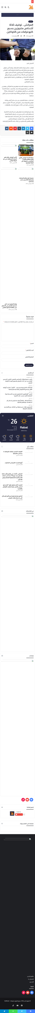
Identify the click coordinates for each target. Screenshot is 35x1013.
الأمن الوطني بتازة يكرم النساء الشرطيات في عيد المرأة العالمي (10, 159)
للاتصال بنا (31, 979)
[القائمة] (2, 8)
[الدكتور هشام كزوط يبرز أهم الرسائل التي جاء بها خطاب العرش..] (29, 500)
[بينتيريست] (15, 128)
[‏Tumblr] (19, 128)
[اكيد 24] (31, 7)
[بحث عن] (5, 8)
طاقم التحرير (30, 976)
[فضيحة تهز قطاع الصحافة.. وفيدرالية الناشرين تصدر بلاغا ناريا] (26, 172)
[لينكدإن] (23, 128)
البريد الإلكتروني (29, 350)
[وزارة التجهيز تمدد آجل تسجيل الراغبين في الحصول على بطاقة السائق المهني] (9, 235)
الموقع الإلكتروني (29, 357)
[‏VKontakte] (7, 128)
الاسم (32, 343)
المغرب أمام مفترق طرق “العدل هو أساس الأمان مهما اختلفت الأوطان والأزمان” (12, 486)
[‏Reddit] (11, 128)
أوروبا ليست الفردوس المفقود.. (13, 462)
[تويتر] (27, 128)
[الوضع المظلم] (8, 8)
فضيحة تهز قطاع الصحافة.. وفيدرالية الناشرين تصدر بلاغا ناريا (26, 179)
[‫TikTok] (23, 799)
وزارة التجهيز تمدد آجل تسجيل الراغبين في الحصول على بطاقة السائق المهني (9, 305)
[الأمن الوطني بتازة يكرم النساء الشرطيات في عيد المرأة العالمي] (9, 150)
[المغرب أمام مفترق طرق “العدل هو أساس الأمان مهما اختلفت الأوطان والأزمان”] (29, 489)
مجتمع (30, 21)
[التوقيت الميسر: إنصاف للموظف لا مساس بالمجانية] (29, 456)
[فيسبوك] (31, 128)
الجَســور (32, 982)
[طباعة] (27, 132)
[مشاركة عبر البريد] (31, 132)
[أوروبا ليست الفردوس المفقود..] (29, 467)
